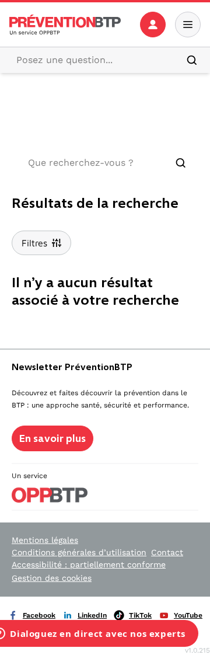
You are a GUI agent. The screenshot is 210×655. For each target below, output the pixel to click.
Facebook (39, 615)
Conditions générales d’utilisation (79, 552)
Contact (167, 552)
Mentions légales (45, 540)
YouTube (188, 615)
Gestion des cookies (52, 578)
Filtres (34, 243)
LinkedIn (92, 615)
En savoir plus (52, 438)
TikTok (140, 615)
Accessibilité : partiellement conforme (89, 564)
